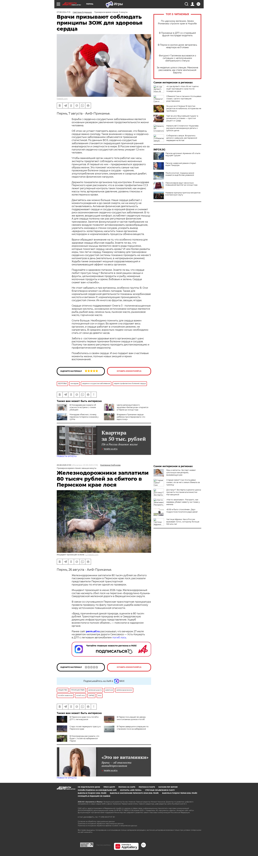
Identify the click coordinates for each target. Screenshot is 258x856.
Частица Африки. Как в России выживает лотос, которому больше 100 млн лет (182, 521)
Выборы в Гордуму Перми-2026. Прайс (179, 793)
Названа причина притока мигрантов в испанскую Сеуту (182, 194)
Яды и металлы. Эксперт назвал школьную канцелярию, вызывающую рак (181, 472)
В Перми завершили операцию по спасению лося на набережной (133, 727)
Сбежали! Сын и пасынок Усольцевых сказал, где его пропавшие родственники (183, 98)
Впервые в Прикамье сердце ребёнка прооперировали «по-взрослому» (131, 416)
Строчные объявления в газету (160, 790)
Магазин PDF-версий (168, 787)
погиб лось (119, 637)
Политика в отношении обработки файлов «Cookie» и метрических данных (107, 826)
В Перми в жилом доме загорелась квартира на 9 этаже (177, 46)
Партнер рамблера (103, 845)
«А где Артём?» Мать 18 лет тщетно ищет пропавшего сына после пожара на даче (182, 88)
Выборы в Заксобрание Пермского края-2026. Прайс (134, 793)
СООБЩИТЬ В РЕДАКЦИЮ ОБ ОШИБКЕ (94, 796)
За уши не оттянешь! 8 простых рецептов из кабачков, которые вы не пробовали (183, 108)
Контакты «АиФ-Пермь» (131, 790)
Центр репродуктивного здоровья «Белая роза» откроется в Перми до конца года (132, 407)
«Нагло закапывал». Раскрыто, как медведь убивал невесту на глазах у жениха (183, 502)
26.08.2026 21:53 (64, 465)
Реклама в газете (147, 787)
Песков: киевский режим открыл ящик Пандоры (180, 164)
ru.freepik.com (91, 555)
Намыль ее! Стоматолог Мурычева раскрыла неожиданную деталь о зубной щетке (182, 128)
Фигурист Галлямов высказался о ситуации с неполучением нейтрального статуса (177, 58)
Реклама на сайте (126, 787)
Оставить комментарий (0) (129, 371)
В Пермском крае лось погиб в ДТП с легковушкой (84, 718)
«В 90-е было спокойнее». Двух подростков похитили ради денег (182, 510)
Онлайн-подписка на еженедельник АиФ (97, 790)
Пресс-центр (109, 787)
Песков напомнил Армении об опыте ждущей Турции (182, 154)
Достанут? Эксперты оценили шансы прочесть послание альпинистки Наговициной (183, 492)
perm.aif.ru (93, 631)
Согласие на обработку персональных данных (96, 821)
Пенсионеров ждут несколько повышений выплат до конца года (181, 184)
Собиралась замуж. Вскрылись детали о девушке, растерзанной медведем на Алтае (181, 137)
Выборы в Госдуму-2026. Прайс (92, 793)
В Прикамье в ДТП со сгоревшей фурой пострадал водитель (177, 34)
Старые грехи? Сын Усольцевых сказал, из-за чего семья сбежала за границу (183, 482)
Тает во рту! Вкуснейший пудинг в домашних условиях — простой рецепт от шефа (182, 118)
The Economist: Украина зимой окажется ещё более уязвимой (179, 174)
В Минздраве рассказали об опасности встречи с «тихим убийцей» (83, 407)
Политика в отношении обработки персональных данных (100, 824)
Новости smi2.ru (67, 456)
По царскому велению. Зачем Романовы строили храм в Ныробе (177, 22)
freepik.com (62, 98)
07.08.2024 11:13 (63, 12)
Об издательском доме (89, 787)
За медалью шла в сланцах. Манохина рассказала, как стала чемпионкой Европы (177, 70)
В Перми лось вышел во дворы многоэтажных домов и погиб (131, 718)
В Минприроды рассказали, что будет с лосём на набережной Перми (84, 738)
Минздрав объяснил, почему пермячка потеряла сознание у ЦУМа (84, 416)
